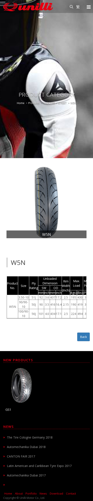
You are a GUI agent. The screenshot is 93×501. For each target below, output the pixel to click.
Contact (71, 493)
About (19, 493)
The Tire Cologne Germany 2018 (30, 437)
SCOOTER (49, 103)
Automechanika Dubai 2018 (26, 447)
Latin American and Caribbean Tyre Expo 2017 (39, 466)
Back (83, 337)
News (43, 493)
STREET (62, 103)
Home (20, 103)
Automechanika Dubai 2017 (26, 475)
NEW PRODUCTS (18, 360)
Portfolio (31, 493)
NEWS (8, 426)
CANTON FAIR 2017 (21, 456)
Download (56, 493)
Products (33, 103)
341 (34, 409)
